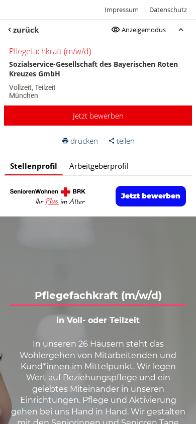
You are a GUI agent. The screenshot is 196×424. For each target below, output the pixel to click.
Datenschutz (168, 9)
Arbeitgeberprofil (99, 166)
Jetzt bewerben (98, 116)
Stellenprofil (33, 166)
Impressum (122, 9)
